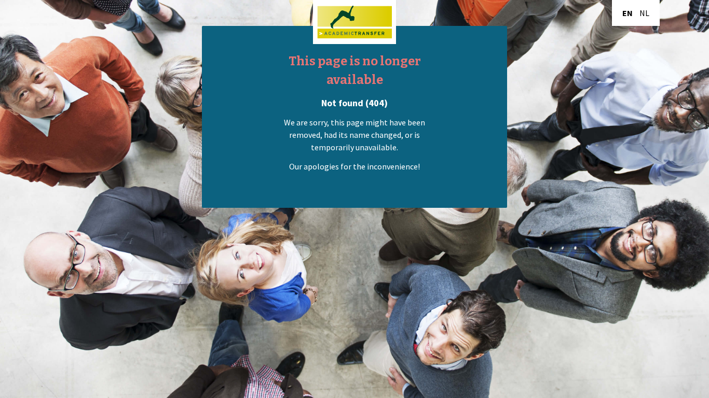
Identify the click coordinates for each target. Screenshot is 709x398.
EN (627, 13)
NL (644, 13)
